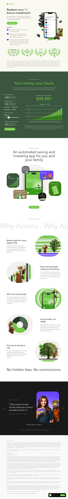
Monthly (15, 107)
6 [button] (35, 424)
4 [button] (32, 424)
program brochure (10, 447)
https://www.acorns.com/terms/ (34, 491)
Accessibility (25, 493)
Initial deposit (8, 94)
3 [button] (30, 424)
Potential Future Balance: (44, 95)
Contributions (8, 101)
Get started (63, 495)
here (20, 62)
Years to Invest (8, 112)
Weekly (8, 109)
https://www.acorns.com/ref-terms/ (18, 64)
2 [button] (28, 424)
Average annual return (11, 121)
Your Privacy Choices (33, 493)
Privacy (28, 493)
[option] (34, 406)
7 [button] (37, 424)
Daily (14, 109)
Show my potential (9, 129)
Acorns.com (16, 450)
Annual (8, 107)
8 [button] (39, 424)
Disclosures (20, 493)
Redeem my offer (12, 23)
